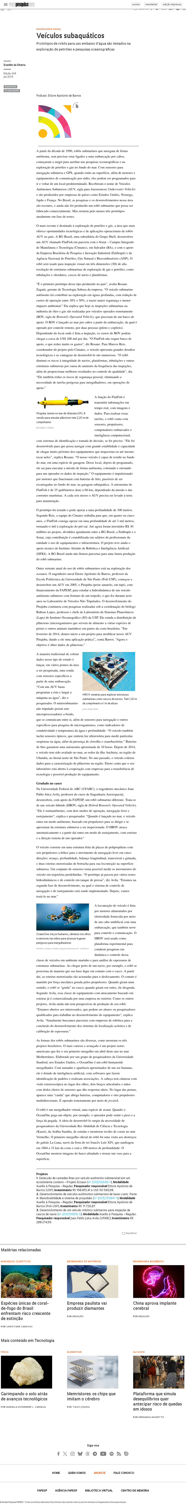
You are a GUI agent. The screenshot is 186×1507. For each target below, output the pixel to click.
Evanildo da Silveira (14, 65)
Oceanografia (12, 91)
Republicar (131, 1233)
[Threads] (87, 1454)
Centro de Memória (135, 1491)
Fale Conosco (124, 1473)
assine (136, 4)
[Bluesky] (79, 1454)
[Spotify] (111, 1454)
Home (56, 1473)
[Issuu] (125, 1454)
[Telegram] (94, 1454)
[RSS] (118, 1454)
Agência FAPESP (66, 1491)
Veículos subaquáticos (70, 36)
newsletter (151, 4)
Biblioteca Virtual (99, 1491)
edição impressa (172, 4)
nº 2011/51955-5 (69, 1214)
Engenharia (10, 87)
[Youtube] (103, 1454)
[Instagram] (72, 1454)
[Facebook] (59, 1454)
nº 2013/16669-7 (99, 1182)
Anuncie (100, 1473)
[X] (65, 1454)
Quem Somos (77, 1473)
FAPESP (42, 1491)
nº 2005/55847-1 (106, 1198)
